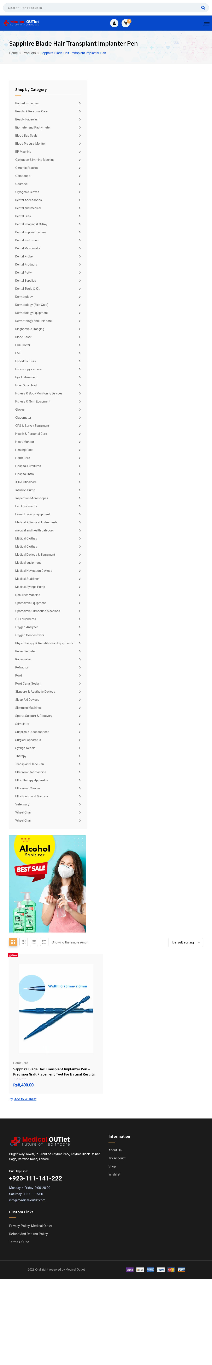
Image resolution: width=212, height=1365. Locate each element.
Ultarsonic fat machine (30, 772)
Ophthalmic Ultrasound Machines (37, 611)
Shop (112, 1166)
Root (18, 675)
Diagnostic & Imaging (29, 329)
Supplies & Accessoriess (32, 732)
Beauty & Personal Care (31, 111)
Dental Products (26, 264)
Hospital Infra (24, 474)
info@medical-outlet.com (27, 1200)
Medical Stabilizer (27, 579)
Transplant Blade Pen (29, 764)
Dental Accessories (28, 200)
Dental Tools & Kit (27, 289)
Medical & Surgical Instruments (36, 522)
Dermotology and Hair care (33, 321)
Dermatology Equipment (31, 313)
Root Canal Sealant (28, 683)
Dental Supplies (25, 280)
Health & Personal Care (31, 434)
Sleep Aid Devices (27, 700)
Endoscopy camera (28, 369)
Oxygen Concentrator (29, 635)
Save (14, 955)
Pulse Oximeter (25, 651)
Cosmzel (21, 184)
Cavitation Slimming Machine (34, 160)
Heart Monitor (24, 442)
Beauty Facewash (27, 119)
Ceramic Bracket (26, 168)
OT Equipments (25, 619)
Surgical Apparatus (28, 740)
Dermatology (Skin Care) (31, 305)
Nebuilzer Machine (27, 595)
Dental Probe (24, 256)
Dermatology (24, 297)
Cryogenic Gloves (27, 192)
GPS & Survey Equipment (32, 426)
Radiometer (23, 659)
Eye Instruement (26, 377)
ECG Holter (22, 345)
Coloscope (22, 176)
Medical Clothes (26, 546)
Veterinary (22, 804)
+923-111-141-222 (35, 1178)
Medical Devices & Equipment (35, 554)
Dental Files (23, 216)
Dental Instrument (27, 240)
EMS (18, 353)
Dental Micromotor (28, 248)
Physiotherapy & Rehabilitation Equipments (44, 643)
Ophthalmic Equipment (30, 603)
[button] (22, 1099)
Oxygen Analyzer (26, 627)
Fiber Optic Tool (26, 385)
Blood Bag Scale (26, 135)
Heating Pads (24, 450)
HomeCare (22, 458)
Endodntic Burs (25, 361)
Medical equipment (28, 563)
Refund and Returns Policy (28, 1234)
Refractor (21, 667)
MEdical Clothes (26, 538)
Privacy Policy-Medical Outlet (30, 1226)
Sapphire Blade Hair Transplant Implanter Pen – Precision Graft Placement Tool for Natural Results (54, 1072)
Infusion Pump (25, 490)
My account (116, 1158)
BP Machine (23, 152)
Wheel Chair (23, 812)
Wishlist (114, 1174)
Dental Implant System (30, 232)
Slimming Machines (28, 708)
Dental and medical (28, 208)
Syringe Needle (25, 748)
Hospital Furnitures (28, 466)
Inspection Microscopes (31, 498)
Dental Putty (23, 272)
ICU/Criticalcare (26, 482)
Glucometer (23, 417)
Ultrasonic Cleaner (27, 788)
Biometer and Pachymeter (33, 127)
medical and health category (34, 530)
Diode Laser (23, 337)
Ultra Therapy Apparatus (31, 780)
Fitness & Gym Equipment (32, 401)
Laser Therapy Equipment (32, 514)
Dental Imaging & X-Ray (31, 224)
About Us (115, 1150)
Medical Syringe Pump (30, 587)
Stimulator (22, 724)
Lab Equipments (26, 506)
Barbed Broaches (27, 103)
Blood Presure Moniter (30, 143)
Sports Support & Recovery (33, 716)
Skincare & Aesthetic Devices (35, 691)
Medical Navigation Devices (33, 571)
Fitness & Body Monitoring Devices (39, 393)
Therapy (20, 756)
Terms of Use (19, 1242)
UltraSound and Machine (31, 796)
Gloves (20, 409)
